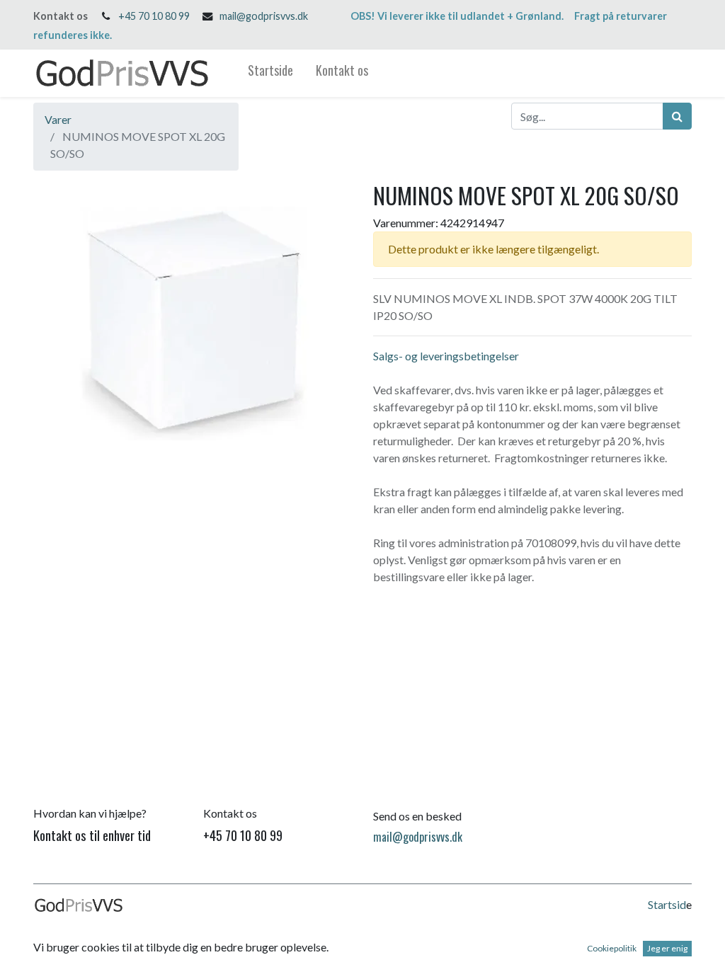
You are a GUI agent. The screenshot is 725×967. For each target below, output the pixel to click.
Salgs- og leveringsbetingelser (446, 355)
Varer (58, 119)
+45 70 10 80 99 (154, 16)
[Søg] (677, 116)
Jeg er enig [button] (667, 948)
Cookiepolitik (611, 948)
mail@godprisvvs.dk (263, 16)
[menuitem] (270, 73)
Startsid (667, 904)
